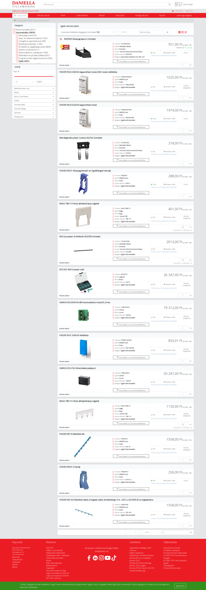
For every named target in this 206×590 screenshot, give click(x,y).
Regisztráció (189, 11)
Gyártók (15, 564)
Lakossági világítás (184, 15)
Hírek (63, 15)
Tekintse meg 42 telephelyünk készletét (164, 55)
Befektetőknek (51, 565)
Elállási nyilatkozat (136, 553)
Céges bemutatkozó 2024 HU (57, 573)
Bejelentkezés (179, 11)
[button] (26, 11)
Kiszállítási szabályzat (171, 550)
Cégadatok (50, 568)
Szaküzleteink (82, 15)
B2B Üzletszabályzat (54, 563)
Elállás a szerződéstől (54, 550)
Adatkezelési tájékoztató (55, 553)
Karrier (162, 15)
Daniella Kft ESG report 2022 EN (141, 568)
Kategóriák (21, 15)
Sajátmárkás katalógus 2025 (140, 548)
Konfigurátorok (141, 15)
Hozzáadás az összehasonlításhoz (132, 61)
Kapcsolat (120, 15)
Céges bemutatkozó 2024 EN (57, 576)
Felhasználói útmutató (54, 558)
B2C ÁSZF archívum (53, 578)
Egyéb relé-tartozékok (41, 20)
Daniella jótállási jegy (137, 570)
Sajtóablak (16, 562)
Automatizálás (22, 20)
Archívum (132, 550)
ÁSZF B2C (50, 548)
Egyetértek (180, 586)
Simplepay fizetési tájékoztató (175, 553)
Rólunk (102, 15)
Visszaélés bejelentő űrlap (56, 570)
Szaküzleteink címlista (171, 548)
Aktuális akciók (43, 15)
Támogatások (168, 565)
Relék (30, 20)
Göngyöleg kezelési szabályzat (57, 555)
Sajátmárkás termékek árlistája (141, 555)
